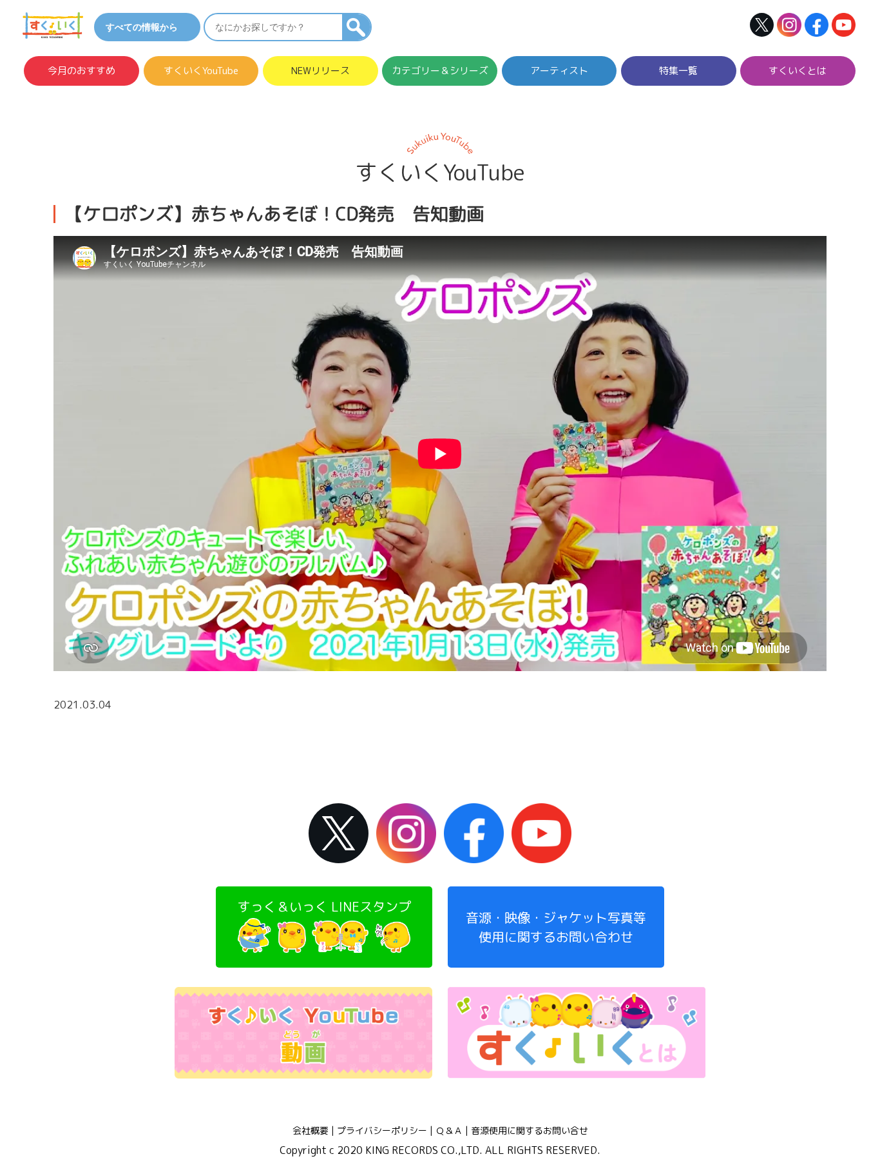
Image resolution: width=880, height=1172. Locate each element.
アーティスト (559, 71)
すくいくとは (798, 71)
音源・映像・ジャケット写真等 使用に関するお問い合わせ (556, 927)
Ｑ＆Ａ (449, 1130)
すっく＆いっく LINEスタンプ (324, 906)
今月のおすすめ (81, 71)
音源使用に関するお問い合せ (529, 1130)
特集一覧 (678, 71)
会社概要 (310, 1130)
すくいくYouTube (201, 71)
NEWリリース (320, 71)
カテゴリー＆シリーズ (440, 71)
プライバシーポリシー (382, 1130)
